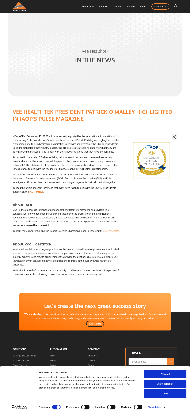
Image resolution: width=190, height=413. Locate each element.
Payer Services (20, 365)
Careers (131, 6)
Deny (165, 393)
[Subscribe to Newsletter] (170, 361)
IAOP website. (112, 230)
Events (143, 6)
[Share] (174, 137)
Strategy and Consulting (24, 355)
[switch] (85, 407)
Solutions (86, 6)
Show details (154, 407)
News (53, 355)
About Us (103, 6)
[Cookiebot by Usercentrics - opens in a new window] (19, 407)
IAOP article (36, 191)
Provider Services (21, 360)
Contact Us (160, 6)
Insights (119, 6)
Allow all (165, 374)
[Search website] (175, 6)
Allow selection (165, 384)
